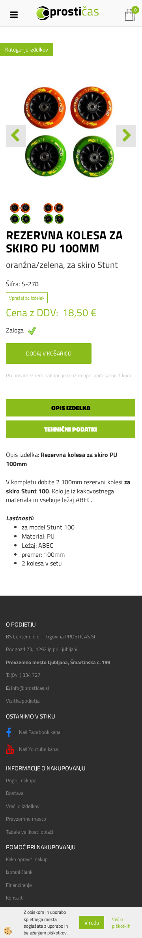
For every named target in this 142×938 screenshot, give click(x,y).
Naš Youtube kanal (38, 749)
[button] (126, 136)
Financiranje (19, 885)
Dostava (14, 793)
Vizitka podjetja (22, 701)
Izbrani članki (20, 872)
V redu (91, 922)
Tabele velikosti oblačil (30, 832)
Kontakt (14, 898)
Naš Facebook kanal (40, 732)
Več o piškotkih (121, 922)
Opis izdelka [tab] (70, 408)
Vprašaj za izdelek (27, 298)
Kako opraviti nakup (27, 859)
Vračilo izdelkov (22, 806)
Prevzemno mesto (26, 819)
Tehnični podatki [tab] (70, 429)
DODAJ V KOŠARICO (48, 353)
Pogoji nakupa (21, 780)
